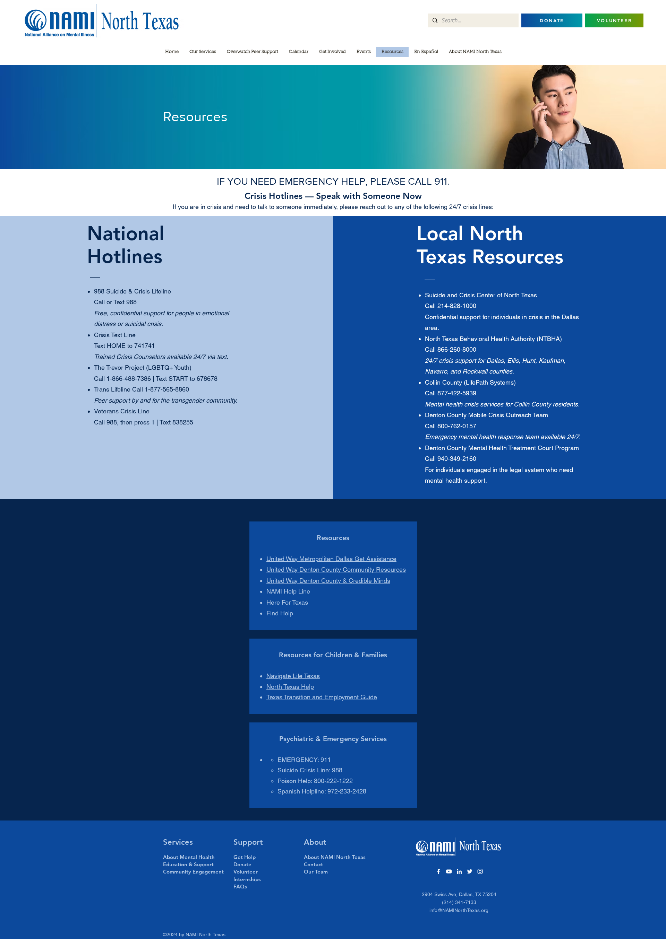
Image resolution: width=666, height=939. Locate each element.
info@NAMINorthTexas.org (458, 910)
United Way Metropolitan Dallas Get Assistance (331, 558)
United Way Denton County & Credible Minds (328, 580)
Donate (242, 864)
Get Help (244, 857)
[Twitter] (469, 871)
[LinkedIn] (459, 871)
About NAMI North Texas (335, 857)
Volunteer (245, 871)
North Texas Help (290, 686)
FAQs (240, 886)
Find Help (279, 613)
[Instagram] (480, 871)
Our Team (316, 871)
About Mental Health (189, 857)
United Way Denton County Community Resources (336, 569)
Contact (313, 864)
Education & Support (188, 864)
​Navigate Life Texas (293, 675)
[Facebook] (438, 871)
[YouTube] (448, 871)
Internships (247, 879)
